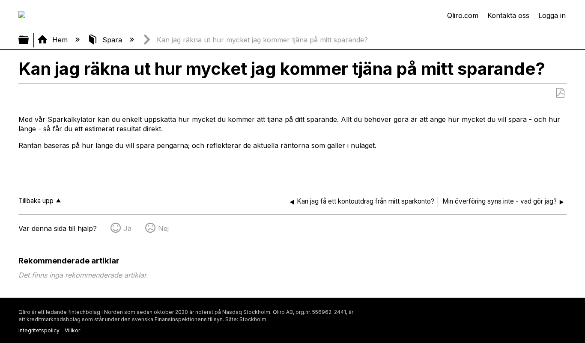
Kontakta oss (508, 15)
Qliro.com (462, 15)
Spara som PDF (559, 93)
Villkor (72, 330)
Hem (60, 39)
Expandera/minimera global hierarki (29, 40)
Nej (163, 228)
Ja (127, 228)
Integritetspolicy (39, 330)
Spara (112, 39)
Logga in (552, 15)
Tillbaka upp (36, 201)
